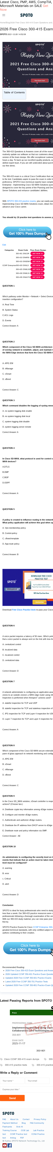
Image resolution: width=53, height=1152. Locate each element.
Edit (4, 245)
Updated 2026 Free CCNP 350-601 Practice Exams (28, 978)
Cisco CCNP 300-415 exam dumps (21, 1059)
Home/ (3, 22)
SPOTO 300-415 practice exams (21, 201)
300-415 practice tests (15, 1064)
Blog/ (8, 22)
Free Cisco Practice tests (24, 610)
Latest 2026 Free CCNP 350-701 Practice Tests (26, 982)
